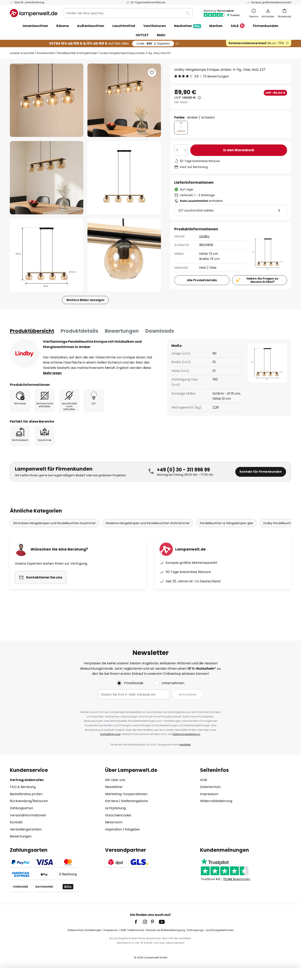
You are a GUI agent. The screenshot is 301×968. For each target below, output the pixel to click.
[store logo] (33, 13)
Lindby (204, 236)
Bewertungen (122, 331)
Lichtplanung (115, 808)
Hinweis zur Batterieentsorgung (166, 930)
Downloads (159, 331)
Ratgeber (132, 829)
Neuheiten (187, 26)
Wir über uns (115, 780)
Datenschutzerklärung (186, 734)
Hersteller (185, 744)
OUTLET (142, 35)
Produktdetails (79, 331)
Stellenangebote (134, 801)
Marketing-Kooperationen (126, 794)
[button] (46, 177)
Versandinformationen (28, 815)
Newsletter (114, 786)
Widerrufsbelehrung (216, 801)
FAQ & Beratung (23, 786)
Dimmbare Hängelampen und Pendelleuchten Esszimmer (54, 523)
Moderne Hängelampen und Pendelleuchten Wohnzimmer (148, 523)
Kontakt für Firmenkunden (261, 472)
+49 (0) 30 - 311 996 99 (183, 469)
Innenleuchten (46, 53)
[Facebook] (138, 921)
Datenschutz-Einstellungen (84, 930)
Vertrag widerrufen (27, 780)
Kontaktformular (110, 734)
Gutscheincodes (118, 815)
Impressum (209, 794)
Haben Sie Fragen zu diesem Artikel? (262, 280)
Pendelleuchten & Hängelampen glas (226, 523)
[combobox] (128, 13)
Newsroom (113, 822)
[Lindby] (24, 353)
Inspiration (113, 829)
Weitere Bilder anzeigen (85, 300)
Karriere (111, 801)
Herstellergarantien (26, 829)
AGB (203, 780)
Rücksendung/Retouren (29, 801)
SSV (153, 43)
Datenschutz (210, 786)
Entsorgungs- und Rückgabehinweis (211, 930)
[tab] (32, 331)
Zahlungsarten (21, 808)
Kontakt (16, 822)
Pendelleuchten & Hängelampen (77, 53)
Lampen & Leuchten (22, 53)
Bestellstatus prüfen (26, 794)
